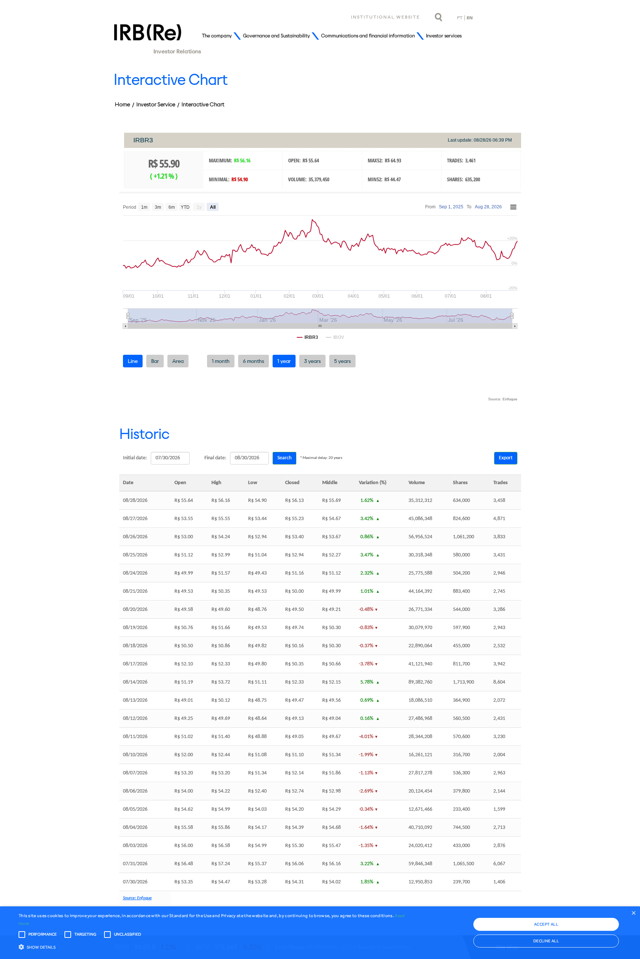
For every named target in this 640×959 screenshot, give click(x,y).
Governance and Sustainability (276, 36)
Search (284, 458)
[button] (214, 946)
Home (122, 104)
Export (506, 458)
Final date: (215, 458)
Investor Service (155, 104)
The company (217, 36)
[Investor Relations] (147, 36)
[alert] (320, 932)
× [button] (633, 913)
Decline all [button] (546, 941)
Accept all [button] (546, 924)
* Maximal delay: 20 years (321, 458)
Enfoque (510, 399)
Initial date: (135, 458)
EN (470, 17)
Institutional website (385, 17)
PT (460, 17)
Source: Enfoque (137, 898)
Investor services (443, 36)
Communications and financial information (368, 36)
